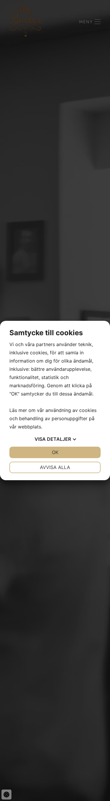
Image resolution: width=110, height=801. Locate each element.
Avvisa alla (55, 467)
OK (55, 452)
